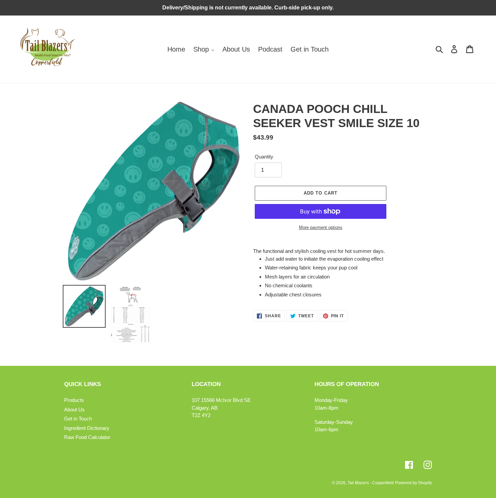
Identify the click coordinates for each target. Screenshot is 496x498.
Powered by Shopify (413, 482)
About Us (74, 409)
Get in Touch (78, 418)
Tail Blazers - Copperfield (371, 482)
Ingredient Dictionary (86, 428)
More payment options (320, 227)
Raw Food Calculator (87, 437)
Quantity (264, 156)
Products (74, 400)
